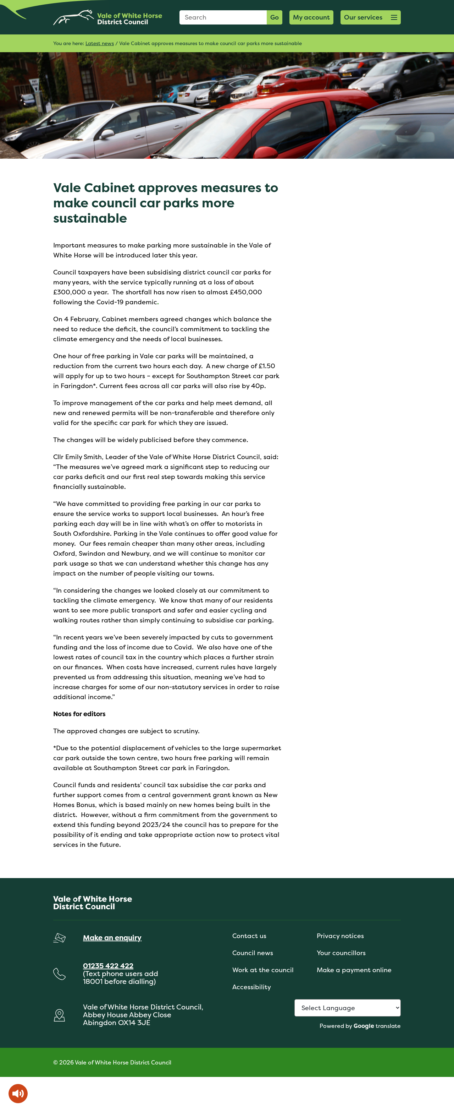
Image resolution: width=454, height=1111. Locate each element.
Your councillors (341, 952)
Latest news (99, 43)
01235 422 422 (108, 965)
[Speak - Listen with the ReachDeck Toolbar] (18, 1093)
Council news (252, 952)
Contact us (249, 935)
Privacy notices (340, 935)
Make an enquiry (112, 937)
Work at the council (263, 969)
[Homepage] (107, 17)
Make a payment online (354, 969)
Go (274, 17)
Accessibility (251, 986)
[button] (370, 17)
